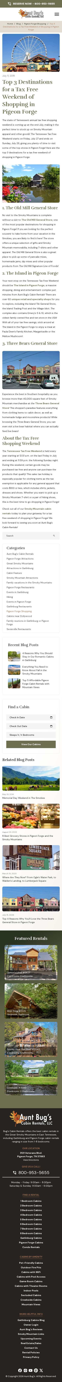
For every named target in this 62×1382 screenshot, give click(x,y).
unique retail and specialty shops (31, 299)
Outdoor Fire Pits (31, 1267)
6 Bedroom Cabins (31, 1224)
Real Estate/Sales (31, 1343)
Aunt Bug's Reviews (31, 1329)
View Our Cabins (31, 744)
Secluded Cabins (31, 1295)
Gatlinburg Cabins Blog (31, 1320)
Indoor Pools (31, 1290)
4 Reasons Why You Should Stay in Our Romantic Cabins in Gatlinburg (38, 657)
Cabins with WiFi (31, 1272)
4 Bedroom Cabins (31, 1214)
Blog (18, 23)
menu (57, 14)
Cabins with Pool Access (31, 1276)
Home (10, 23)
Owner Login (31, 1324)
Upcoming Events (31, 1338)
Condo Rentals (31, 1247)
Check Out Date (31, 726)
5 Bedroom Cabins (31, 1219)
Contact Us (31, 1347)
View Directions (31, 1160)
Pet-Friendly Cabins (31, 1262)
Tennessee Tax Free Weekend (24, 451)
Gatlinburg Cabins (31, 1237)
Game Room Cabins (31, 1281)
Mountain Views (31, 1304)
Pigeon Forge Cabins (31, 1242)
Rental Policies (31, 1352)
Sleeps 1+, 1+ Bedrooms (22, 734)
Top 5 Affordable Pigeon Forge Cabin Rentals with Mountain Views (35, 684)
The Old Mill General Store (36, 219)
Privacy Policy (31, 1357)
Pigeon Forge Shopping (35, 23)
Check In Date (31, 717)
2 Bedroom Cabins (31, 1205)
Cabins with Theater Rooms (31, 1285)
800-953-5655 (45, 3)
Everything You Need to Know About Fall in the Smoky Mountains (35, 670)
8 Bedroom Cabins (31, 1233)
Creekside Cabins (31, 1299)
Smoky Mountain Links (31, 1333)
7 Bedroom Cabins (31, 1228)
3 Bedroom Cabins (31, 1210)
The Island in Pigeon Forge (29, 285)
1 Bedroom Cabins (31, 1200)
